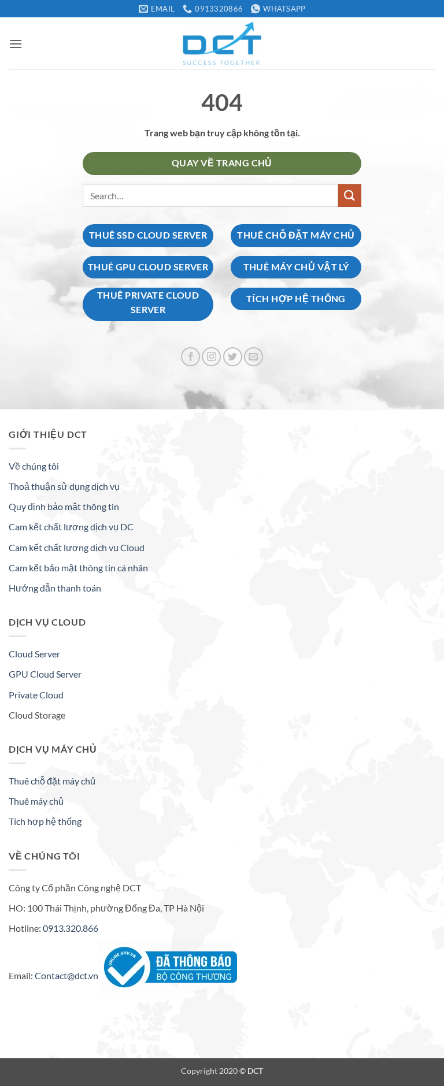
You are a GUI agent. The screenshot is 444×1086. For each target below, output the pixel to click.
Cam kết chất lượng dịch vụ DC (71, 526)
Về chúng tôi (34, 465)
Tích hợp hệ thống (45, 821)
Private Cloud (36, 694)
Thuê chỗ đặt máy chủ (52, 780)
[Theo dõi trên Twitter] (232, 356)
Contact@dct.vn (66, 975)
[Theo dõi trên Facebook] (190, 356)
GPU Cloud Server (45, 673)
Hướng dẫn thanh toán (55, 587)
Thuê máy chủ (36, 800)
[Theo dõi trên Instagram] (211, 356)
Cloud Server (34, 653)
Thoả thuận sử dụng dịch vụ (64, 486)
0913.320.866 (70, 928)
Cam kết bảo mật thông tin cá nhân (78, 567)
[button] (16, 43)
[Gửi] (349, 195)
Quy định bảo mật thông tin (64, 506)
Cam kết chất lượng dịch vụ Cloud (77, 547)
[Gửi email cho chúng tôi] (253, 356)
